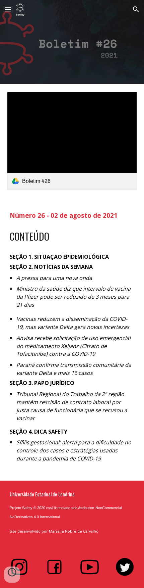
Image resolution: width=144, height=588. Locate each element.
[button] (8, 9)
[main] (72, 215)
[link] (72, 141)
